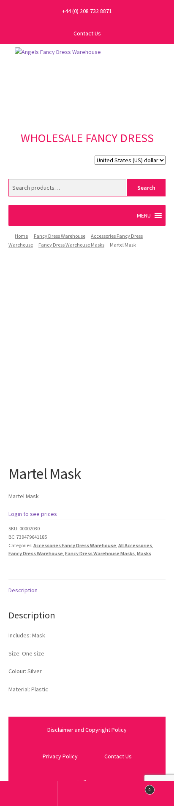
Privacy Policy (60, 756)
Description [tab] (23, 590)
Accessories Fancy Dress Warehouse (74, 545)
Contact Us (87, 33)
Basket (133, 787)
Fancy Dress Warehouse (59, 236)
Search (146, 187)
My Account (29, 793)
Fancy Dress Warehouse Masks (71, 245)
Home (21, 236)
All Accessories (135, 545)
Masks (144, 553)
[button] (144, 215)
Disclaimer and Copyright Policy (87, 729)
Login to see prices (32, 514)
